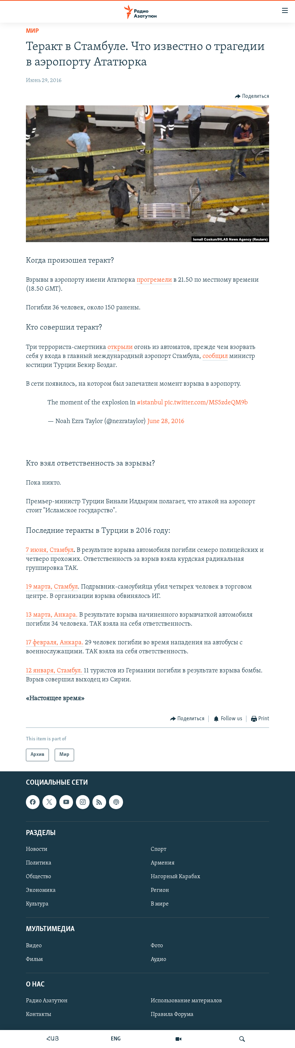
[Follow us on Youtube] (66, 802)
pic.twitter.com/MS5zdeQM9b (206, 403)
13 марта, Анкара (51, 615)
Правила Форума (172, 1014)
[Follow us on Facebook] (33, 802)
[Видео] (178, 1039)
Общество (38, 877)
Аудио (158, 959)
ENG (116, 1039)
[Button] (252, 96)
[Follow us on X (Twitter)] (49, 802)
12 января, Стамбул (53, 671)
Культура (37, 904)
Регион (160, 890)
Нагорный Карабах (175, 877)
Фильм (34, 959)
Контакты (38, 1014)
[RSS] (99, 802)
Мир (32, 31)
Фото (157, 945)
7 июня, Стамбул (49, 550)
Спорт (158, 849)
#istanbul (150, 403)
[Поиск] (242, 1039)
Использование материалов (186, 1001)
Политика (38, 863)
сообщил (215, 356)
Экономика (41, 890)
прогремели (154, 280)
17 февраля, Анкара (54, 643)
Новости (36, 849)
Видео (34, 945)
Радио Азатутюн (47, 1001)
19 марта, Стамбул (52, 587)
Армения (162, 863)
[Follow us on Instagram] (83, 802)
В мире (160, 904)
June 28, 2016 (166, 421)
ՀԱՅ (52, 1039)
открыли (120, 347)
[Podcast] (116, 802)
